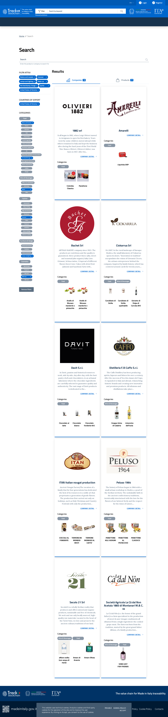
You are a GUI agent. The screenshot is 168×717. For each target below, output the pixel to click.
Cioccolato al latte (64, 424)
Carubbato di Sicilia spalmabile (123, 303)
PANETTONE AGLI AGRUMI (110, 539)
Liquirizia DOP (123, 164)
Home (21, 36)
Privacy (108, 708)
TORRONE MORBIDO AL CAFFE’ (89, 540)
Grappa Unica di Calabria (116, 424)
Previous (102, 298)
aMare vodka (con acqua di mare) (64, 660)
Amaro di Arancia (76, 658)
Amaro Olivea (89, 657)
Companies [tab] (78, 80)
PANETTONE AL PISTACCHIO (123, 540)
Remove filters (26, 289)
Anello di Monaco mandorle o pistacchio (70, 304)
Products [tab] (127, 80)
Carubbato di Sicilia (110, 301)
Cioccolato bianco (77, 424)
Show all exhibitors (41, 15)
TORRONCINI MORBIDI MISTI (77, 540)
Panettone (83, 185)
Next (145, 298)
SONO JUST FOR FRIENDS (123, 665)
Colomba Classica (70, 187)
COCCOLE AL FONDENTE (64, 539)
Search (23, 59)
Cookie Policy (119, 708)
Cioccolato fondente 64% (89, 424)
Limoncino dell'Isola (129, 424)
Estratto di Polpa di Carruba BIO (136, 303)
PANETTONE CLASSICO (136, 539)
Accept (123, 710)
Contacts (159, 709)
